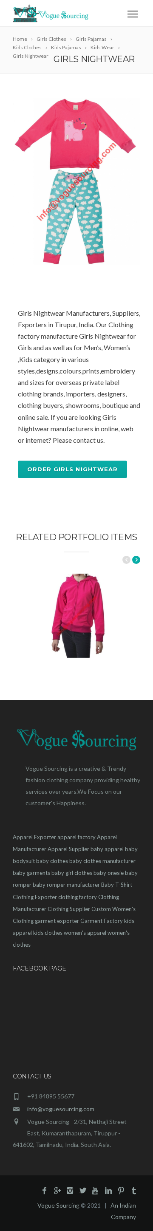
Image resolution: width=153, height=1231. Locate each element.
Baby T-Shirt (116, 884)
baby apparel (107, 849)
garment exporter (57, 920)
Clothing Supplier (69, 909)
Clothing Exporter (35, 897)
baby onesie (109, 872)
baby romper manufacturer (66, 884)
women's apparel (85, 932)
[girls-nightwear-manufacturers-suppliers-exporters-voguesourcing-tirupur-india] (76, 181)
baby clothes (52, 860)
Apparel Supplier (68, 849)
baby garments (31, 872)
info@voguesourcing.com (60, 1108)
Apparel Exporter (34, 837)
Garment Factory (101, 920)
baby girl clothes (71, 872)
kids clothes (47, 932)
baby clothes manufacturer (102, 860)
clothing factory (77, 897)
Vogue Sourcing (58, 1205)
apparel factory (76, 837)
